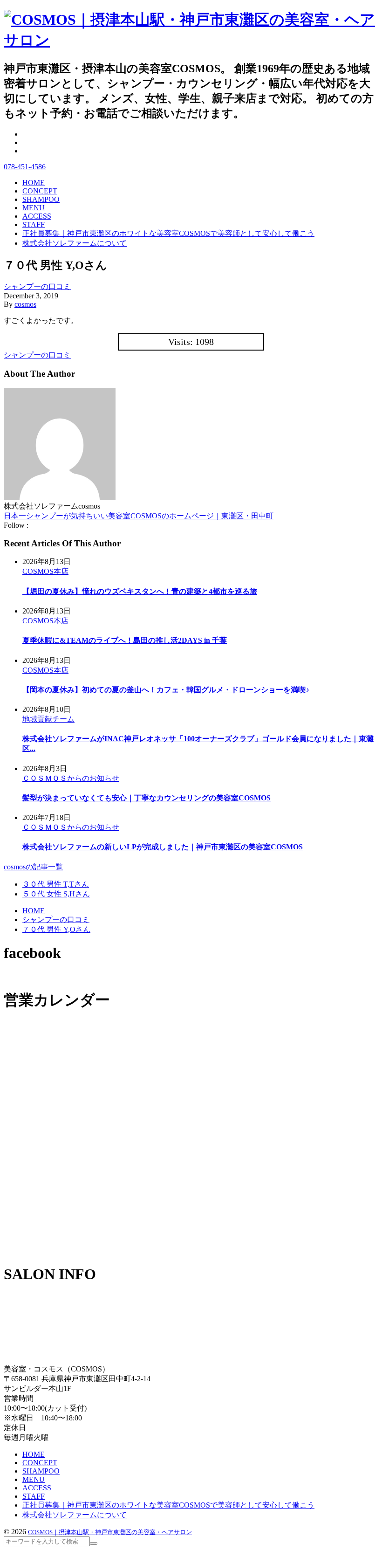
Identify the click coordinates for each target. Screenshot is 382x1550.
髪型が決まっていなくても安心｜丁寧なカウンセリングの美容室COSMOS (146, 798)
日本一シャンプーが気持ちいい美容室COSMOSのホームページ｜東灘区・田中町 (138, 516)
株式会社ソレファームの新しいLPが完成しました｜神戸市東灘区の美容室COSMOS (162, 847)
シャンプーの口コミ (37, 286)
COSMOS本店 (45, 571)
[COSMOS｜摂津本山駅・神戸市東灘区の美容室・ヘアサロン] (191, 40)
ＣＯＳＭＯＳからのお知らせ (70, 778)
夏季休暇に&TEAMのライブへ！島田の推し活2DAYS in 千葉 (124, 640)
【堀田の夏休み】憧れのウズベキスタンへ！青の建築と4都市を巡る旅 (139, 591)
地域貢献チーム (48, 719)
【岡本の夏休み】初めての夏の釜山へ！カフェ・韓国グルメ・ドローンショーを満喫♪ (165, 690)
